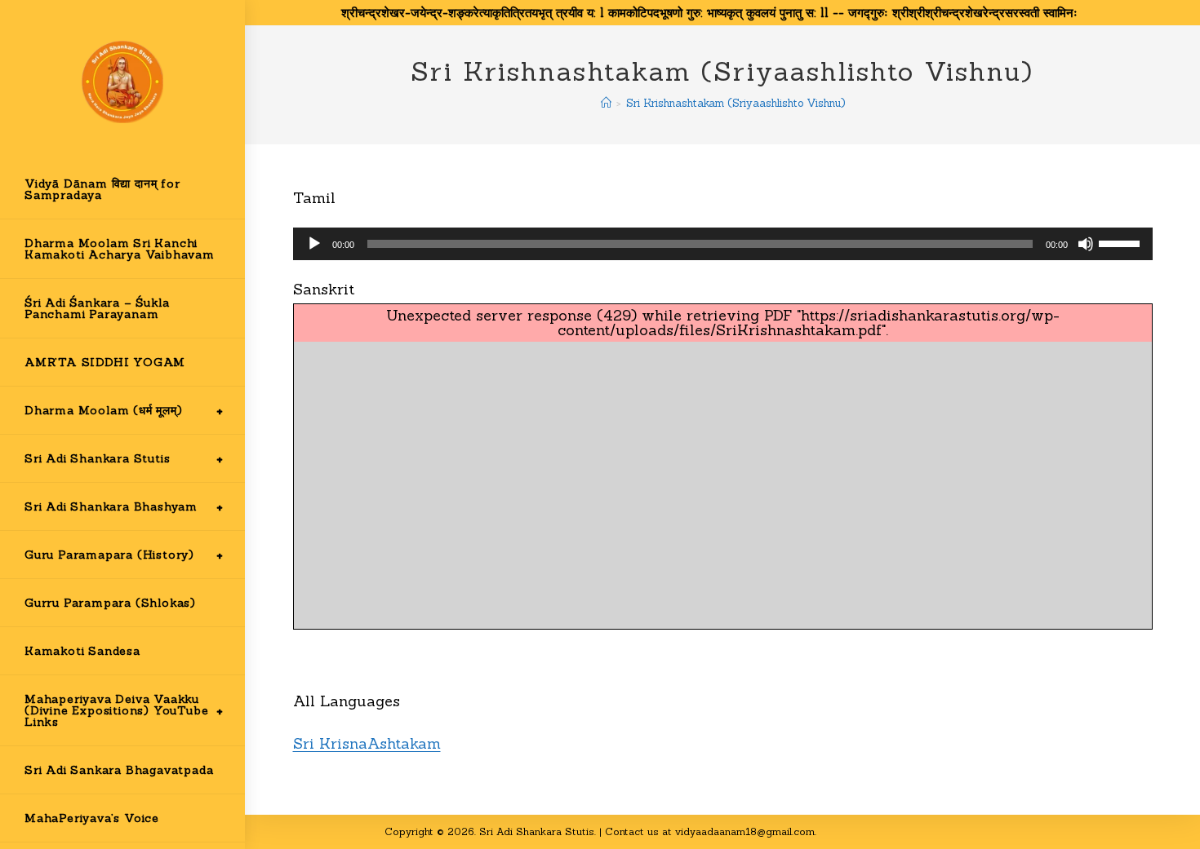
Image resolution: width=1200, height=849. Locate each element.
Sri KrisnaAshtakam (367, 743)
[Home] (606, 103)
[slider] (1121, 242)
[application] (723, 244)
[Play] (314, 244)
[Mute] (1086, 244)
